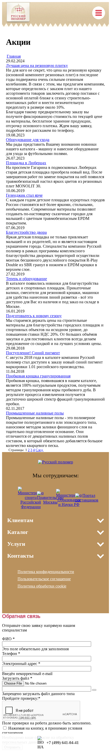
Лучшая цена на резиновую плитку (37, 65)
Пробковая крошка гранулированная (38, 376)
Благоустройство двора (26, 232)
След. (40, 450)
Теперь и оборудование (26, 278)
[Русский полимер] (18, 13)
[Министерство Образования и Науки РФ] (69, 504)
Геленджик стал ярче (24, 195)
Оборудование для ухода (27, 139)
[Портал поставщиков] (86, 500)
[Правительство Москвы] (50, 502)
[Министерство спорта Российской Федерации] (31, 507)
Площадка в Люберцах (26, 163)
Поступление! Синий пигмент (33, 353)
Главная (14, 56)
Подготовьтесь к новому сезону (34, 316)
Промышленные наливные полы (35, 413)
